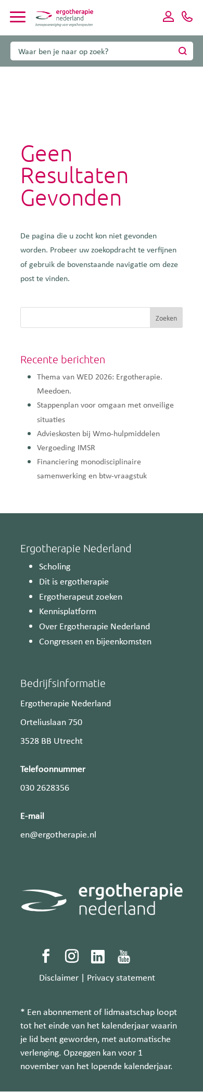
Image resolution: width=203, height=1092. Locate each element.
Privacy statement (121, 977)
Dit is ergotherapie (74, 581)
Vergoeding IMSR (66, 447)
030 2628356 (44, 787)
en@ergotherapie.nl (58, 834)
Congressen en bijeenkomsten (95, 640)
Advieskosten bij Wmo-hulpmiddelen (98, 433)
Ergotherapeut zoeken (80, 596)
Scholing (54, 566)
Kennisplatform (67, 610)
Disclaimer (59, 977)
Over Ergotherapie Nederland (94, 625)
